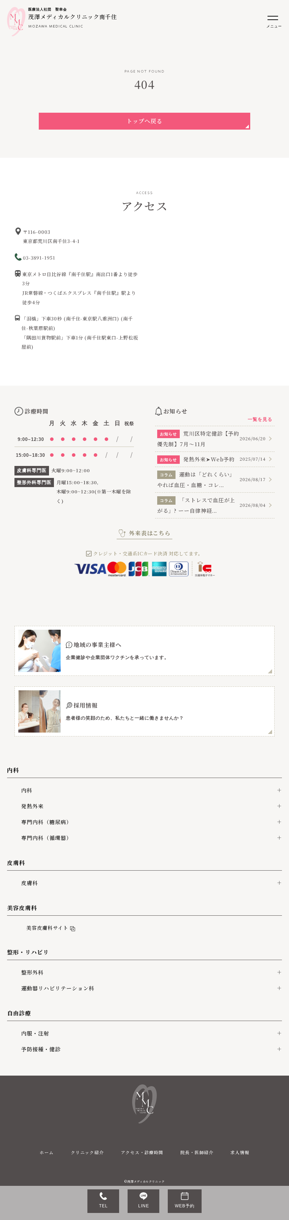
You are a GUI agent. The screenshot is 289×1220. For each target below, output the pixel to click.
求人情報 (240, 1152)
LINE (143, 1205)
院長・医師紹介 (197, 1152)
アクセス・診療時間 (142, 1152)
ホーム (46, 1152)
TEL (103, 1205)
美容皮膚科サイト (45, 927)
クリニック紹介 (87, 1152)
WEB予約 (185, 1205)
